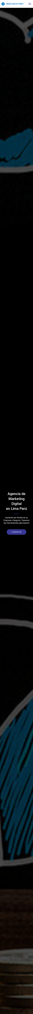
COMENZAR (16, 532)
